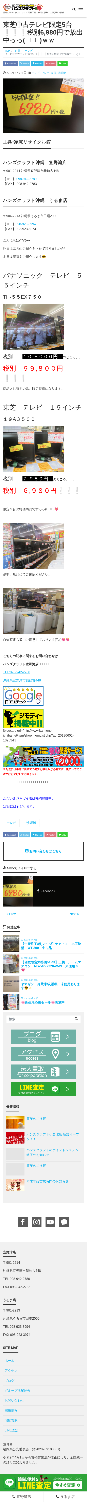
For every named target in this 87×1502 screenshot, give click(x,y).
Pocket (51, 63)
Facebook (11, 63)
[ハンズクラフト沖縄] (23, 7)
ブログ (45, 72)
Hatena (38, 63)
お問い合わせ (14, 1400)
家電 (53, 72)
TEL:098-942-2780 (16, 672)
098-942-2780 (26, 179)
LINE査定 (11, 1430)
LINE (63, 63)
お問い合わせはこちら (45, 851)
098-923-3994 (26, 224)
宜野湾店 (23, 1497)
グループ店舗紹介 (18, 1390)
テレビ (36, 72)
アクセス (11, 1370)
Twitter (25, 63)
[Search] (76, 1019)
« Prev (11, 914)
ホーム (9, 1360)
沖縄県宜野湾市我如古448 (22, 680)
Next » (74, 914)
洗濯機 (62, 72)
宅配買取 (11, 1420)
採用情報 (11, 1410)
